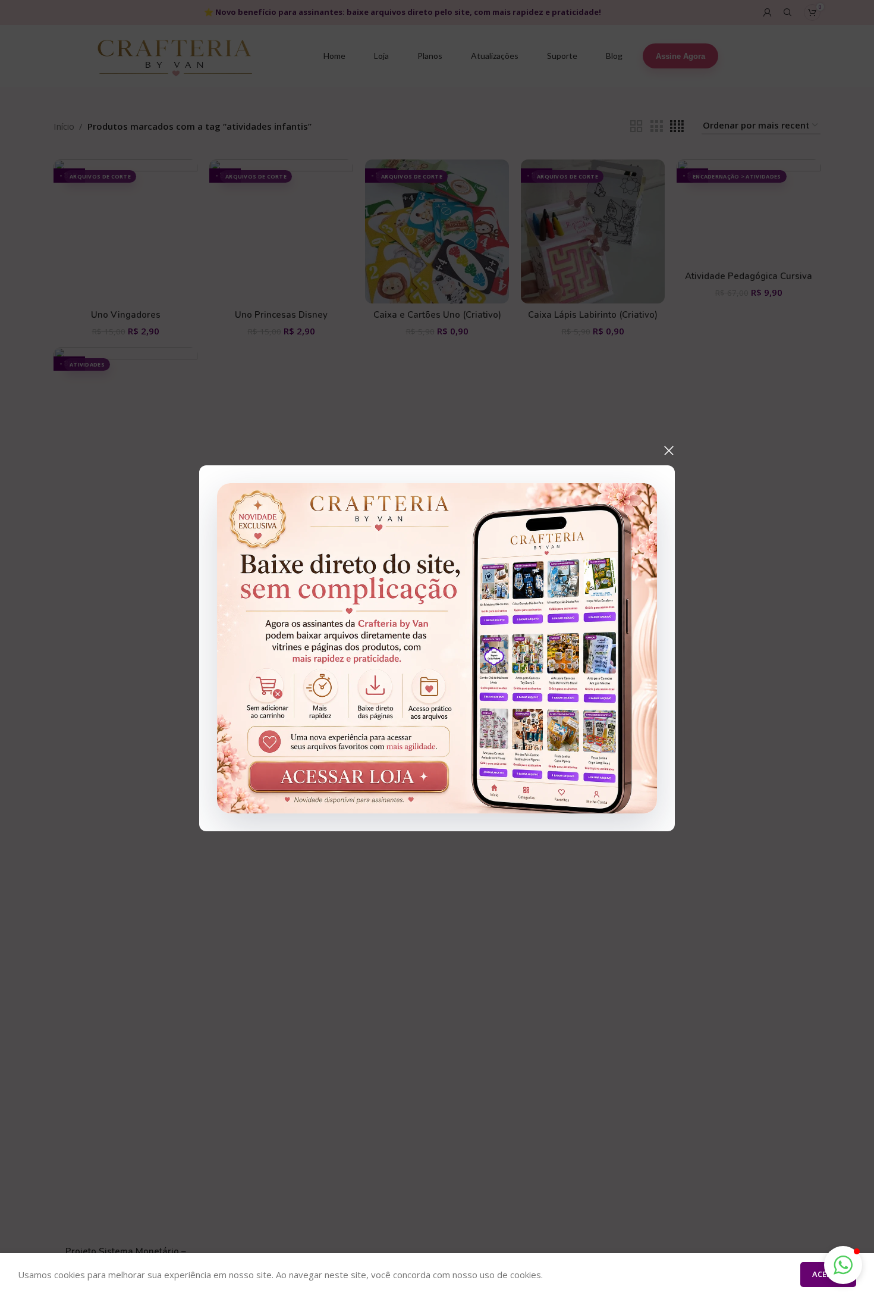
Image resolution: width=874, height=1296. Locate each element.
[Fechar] (669, 450)
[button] (843, 1265)
